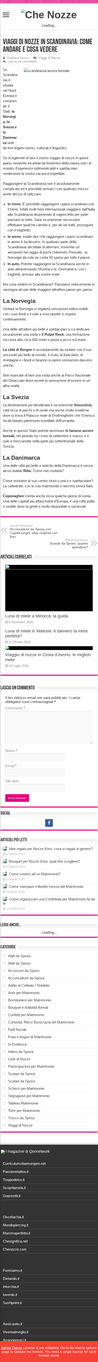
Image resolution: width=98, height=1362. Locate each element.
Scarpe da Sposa (21, 1074)
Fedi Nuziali (17, 1029)
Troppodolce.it (13, 1180)
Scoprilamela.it (14, 1188)
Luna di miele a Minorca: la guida (36, 616)
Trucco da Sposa (21, 1118)
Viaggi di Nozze (49, 58)
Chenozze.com (15, 1249)
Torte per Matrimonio (24, 1111)
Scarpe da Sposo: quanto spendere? (69, 544)
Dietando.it (11, 1278)
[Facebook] (49, 823)
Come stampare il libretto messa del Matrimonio (46, 886)
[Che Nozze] (49, 14)
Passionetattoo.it (16, 1172)
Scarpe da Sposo (21, 1081)
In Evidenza (17, 1044)
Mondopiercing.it (15, 1225)
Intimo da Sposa (20, 1052)
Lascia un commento (22, 61)
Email (10, 766)
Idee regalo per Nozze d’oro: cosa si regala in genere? (51, 849)
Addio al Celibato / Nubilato (28, 985)
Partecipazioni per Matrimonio (31, 1066)
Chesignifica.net (15, 1241)
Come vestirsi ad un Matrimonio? (34, 874)
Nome (11, 751)
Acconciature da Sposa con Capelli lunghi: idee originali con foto (34, 531)
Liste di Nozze (19, 1059)
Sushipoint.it (12, 1303)
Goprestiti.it (11, 1196)
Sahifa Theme (11, 1348)
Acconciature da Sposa (26, 978)
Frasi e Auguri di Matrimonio (29, 1037)
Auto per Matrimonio (23, 993)
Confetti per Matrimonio (26, 1015)
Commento (15, 708)
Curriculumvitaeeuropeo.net (24, 1163)
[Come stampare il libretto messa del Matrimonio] (5, 886)
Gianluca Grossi (18, 58)
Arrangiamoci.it (14, 1340)
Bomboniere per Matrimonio (29, 1000)
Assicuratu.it (12, 1324)
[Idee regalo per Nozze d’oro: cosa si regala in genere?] (5, 849)
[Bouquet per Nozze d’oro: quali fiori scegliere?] (5, 861)
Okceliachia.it (13, 1217)
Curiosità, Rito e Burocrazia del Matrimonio (41, 1022)
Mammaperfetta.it (16, 1233)
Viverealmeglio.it (15, 1332)
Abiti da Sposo (19, 963)
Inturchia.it (11, 1287)
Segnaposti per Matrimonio (29, 1096)
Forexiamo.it (12, 1270)
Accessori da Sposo (23, 971)
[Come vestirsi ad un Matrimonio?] (5, 874)
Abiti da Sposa (19, 956)
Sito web (12, 781)
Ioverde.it (10, 1295)
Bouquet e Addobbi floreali (28, 1007)
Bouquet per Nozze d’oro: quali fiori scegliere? (44, 861)
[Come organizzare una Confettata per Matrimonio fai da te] (5, 899)
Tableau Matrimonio (23, 1103)
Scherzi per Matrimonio (26, 1088)
